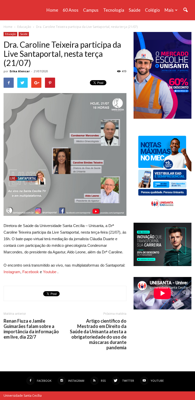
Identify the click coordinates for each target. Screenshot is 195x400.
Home (52, 10)
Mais (169, 10)
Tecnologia (113, 10)
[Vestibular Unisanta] (162, 117)
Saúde (134, 10)
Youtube (49, 272)
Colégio (152, 10)
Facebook (30, 272)
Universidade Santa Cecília (23, 395)
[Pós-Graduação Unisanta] (162, 265)
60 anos (70, 10)
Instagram (12, 272)
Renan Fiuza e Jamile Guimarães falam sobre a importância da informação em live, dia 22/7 (31, 329)
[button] (185, 10)
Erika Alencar (20, 71)
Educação (10, 34)
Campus (91, 10)
